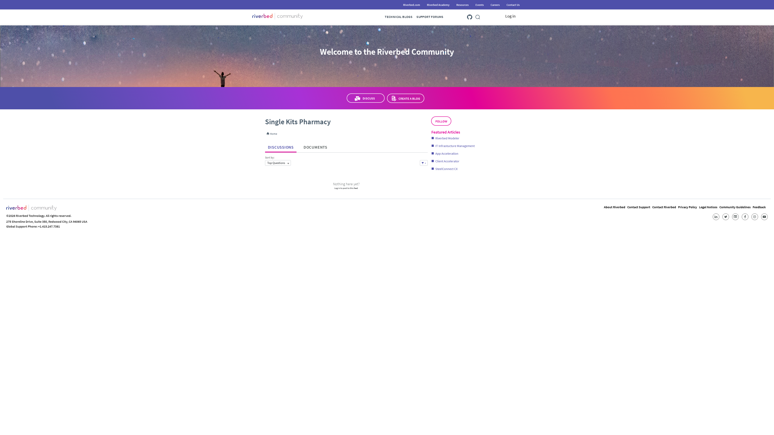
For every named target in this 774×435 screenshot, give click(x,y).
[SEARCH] (478, 16)
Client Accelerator (447, 161)
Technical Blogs (398, 17)
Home (273, 134)
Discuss (369, 98)
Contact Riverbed (664, 207)
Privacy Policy (687, 207)
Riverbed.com (411, 5)
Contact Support (638, 207)
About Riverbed (614, 207)
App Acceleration (446, 153)
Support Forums (429, 17)
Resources (462, 5)
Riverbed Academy (438, 5)
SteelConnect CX (446, 169)
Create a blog (409, 98)
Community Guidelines (735, 207)
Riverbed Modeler (447, 138)
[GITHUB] (470, 16)
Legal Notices (708, 207)
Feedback (759, 207)
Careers (495, 5)
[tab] (280, 146)
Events (479, 5)
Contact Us (513, 5)
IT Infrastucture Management (455, 146)
